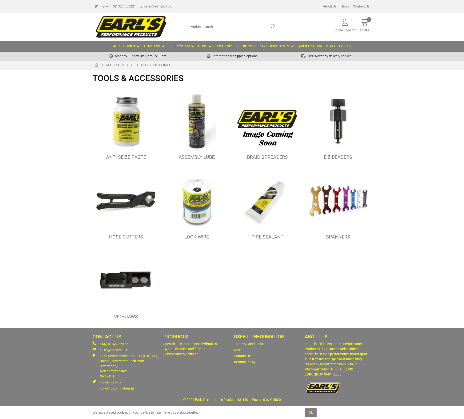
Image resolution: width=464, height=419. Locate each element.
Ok (311, 412)
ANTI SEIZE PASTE (126, 157)
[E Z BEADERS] (338, 120)
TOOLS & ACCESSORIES (153, 65)
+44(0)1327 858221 (120, 6)
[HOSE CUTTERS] (126, 200)
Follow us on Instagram (117, 388)
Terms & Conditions (248, 344)
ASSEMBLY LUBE (197, 157)
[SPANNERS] (338, 200)
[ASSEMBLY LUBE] (197, 120)
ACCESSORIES (124, 46)
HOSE (202, 46)
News (345, 6)
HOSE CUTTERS (126, 237)
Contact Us (361, 6)
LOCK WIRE (196, 237)
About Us (330, 6)
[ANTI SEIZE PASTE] (126, 120)
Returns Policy (244, 362)
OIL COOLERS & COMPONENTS (265, 46)
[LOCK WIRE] (197, 200)
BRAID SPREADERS (267, 157)
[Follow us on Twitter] (96, 6)
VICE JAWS (126, 316)
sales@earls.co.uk (157, 6)
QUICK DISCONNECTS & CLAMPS (322, 46)
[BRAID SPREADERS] (267, 120)
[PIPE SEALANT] (267, 200)
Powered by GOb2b (266, 400)
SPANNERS (338, 237)
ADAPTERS (151, 46)
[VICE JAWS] (126, 280)
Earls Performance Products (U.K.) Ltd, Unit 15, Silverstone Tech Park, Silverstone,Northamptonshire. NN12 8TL (129, 366)
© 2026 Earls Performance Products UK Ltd (215, 400)
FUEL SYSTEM (179, 46)
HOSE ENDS (224, 46)
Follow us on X (111, 382)
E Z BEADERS (338, 157)
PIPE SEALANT (267, 237)
